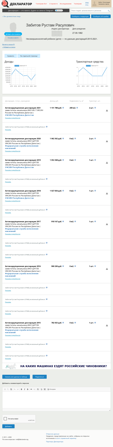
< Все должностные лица (11, 16)
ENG (87, 3)
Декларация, (9, 101)
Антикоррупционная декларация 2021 (23, 108)
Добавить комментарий (15, 383)
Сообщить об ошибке (101, 16)
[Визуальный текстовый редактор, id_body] (56, 400)
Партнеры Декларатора (54, 441)
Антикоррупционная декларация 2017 (23, 221)
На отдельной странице (28, 56)
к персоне (25, 383)
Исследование (65, 4)
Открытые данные (52, 434)
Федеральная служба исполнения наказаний (22, 147)
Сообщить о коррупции (80, 16)
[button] (4, 389)
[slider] (6, 91)
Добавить (8, 426)
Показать (8, 130)
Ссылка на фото (13, 38)
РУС (87, 5)
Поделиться (39, 377)
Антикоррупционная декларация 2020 (23, 138)
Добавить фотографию (13, 34)
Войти (100, 2)
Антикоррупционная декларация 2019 (23, 160)
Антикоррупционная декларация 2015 (23, 323)
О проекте (53, 4)
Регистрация (106, 2)
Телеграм (78, 4)
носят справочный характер (66, 438)
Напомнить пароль (104, 4)
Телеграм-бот (41, 4)
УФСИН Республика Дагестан (19, 115)
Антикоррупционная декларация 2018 (23, 191)
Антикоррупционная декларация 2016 (23, 266)
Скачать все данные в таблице (16, 377)
